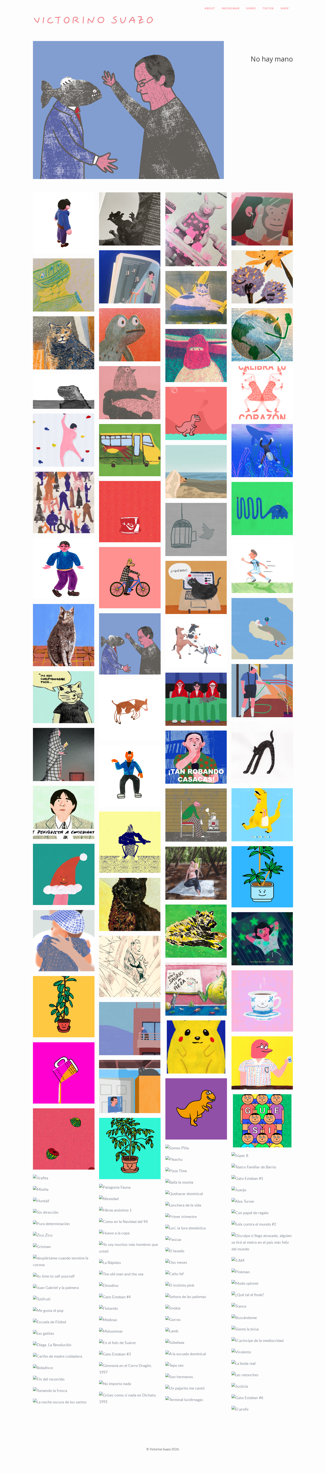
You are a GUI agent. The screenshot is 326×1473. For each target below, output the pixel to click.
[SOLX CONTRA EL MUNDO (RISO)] (130, 392)
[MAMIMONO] (130, 966)
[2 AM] (64, 754)
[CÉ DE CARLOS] (196, 989)
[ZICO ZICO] (64, 1235)
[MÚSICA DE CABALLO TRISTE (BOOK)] (130, 219)
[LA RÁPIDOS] (130, 1262)
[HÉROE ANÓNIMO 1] (130, 1210)
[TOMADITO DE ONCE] (262, 1062)
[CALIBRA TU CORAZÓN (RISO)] (262, 392)
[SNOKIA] (196, 1308)
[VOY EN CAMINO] (130, 578)
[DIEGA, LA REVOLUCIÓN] (64, 1344)
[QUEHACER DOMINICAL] (196, 1193)
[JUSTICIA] (262, 1386)
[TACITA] (262, 1001)
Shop (285, 8)
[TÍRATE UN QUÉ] (130, 776)
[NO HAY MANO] (130, 644)
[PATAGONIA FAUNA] (130, 1187)
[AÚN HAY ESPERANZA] (130, 1086)
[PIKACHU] (196, 1159)
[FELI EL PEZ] (262, 450)
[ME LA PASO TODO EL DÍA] (130, 1028)
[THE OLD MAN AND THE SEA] (130, 1274)
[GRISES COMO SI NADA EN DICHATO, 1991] (130, 1398)
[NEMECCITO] (130, 904)
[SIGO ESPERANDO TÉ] (196, 815)
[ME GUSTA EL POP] (64, 1310)
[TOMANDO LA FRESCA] (64, 1390)
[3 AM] (262, 1260)
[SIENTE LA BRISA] (262, 1329)
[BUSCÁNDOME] (262, 1317)
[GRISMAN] (64, 1246)
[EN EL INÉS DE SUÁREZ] (130, 1342)
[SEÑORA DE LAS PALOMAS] (196, 1296)
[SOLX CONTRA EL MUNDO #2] (262, 1224)
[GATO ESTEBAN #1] (262, 1178)
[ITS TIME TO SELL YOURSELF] (64, 1276)
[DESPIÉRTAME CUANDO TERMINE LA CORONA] (64, 1261)
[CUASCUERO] (64, 874)
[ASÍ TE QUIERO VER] (130, 710)
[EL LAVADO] (196, 1251)
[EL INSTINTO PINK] (196, 1285)
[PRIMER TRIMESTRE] (196, 1216)
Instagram (230, 8)
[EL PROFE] (262, 1409)
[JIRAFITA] (64, 1178)
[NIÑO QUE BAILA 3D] (64, 223)
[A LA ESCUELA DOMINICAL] (196, 1353)
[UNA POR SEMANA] (64, 1007)
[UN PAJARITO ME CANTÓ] (196, 1388)
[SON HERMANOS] (196, 1376)
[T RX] (196, 1109)
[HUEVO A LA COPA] (130, 1233)
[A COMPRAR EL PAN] (262, 814)
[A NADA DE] (262, 629)
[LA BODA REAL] (262, 1363)
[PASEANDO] (64, 941)
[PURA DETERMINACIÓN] (64, 1223)
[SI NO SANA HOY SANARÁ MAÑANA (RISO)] (130, 334)
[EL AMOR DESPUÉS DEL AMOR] (196, 471)
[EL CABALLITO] (262, 752)
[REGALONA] (130, 1148)
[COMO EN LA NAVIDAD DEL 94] (130, 1221)
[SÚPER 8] (262, 1155)
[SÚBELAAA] (196, 1342)
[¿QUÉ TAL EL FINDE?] (262, 1294)
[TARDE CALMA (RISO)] (196, 297)
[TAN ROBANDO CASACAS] (196, 757)
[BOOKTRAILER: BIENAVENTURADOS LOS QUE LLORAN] (64, 391)
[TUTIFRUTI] (64, 1299)
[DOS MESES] (196, 1262)
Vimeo (251, 8)
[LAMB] (196, 1331)
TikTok (268, 8)
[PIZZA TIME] (196, 1170)
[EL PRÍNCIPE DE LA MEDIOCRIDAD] (262, 1340)
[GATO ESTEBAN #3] (130, 1354)
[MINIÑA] (64, 1189)
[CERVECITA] (64, 1073)
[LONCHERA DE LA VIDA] (196, 1205)
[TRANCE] (262, 1306)
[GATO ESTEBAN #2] (196, 587)
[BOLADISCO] (64, 1367)
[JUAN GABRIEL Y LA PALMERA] (64, 1287)
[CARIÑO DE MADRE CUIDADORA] (64, 1356)
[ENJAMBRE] (64, 502)
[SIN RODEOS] (196, 643)
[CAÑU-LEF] (196, 1273)
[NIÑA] (64, 635)
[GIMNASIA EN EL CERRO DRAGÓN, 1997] (130, 1369)
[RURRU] (196, 931)
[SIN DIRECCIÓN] (64, 1212)
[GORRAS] (196, 1319)
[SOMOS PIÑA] (196, 1148)
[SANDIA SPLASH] (64, 1139)
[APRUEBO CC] (196, 529)
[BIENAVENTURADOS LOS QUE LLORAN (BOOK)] (196, 229)
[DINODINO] (130, 1285)
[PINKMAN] (262, 1271)
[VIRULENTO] (262, 1352)
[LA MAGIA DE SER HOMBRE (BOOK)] (130, 276)
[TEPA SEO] (196, 1365)
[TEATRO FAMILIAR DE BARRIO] (262, 1167)
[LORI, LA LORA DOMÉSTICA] (196, 1228)
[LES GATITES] (64, 1333)
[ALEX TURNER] (262, 1201)
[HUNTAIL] (64, 1200)
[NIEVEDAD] (130, 1198)
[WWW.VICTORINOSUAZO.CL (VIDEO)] (196, 413)
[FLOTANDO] (130, 1308)
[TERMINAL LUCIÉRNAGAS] (196, 1399)
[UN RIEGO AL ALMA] (262, 690)
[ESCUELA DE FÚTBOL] (64, 1322)
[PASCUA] (196, 1239)
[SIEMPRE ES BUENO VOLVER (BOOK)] (262, 219)
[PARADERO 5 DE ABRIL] (130, 450)
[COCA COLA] (130, 511)
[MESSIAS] (262, 566)
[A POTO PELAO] (64, 440)
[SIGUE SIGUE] (262, 1120)
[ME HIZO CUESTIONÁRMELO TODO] (64, 697)
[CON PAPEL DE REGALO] (262, 1212)
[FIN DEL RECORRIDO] (64, 1379)
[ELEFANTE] (262, 508)
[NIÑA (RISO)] (64, 342)
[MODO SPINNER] (262, 1283)
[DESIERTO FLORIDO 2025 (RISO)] (262, 276)
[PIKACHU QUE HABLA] (196, 1047)
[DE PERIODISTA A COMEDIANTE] (64, 812)
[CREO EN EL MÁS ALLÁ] (262, 938)
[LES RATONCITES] (262, 1374)
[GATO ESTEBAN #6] (262, 1397)
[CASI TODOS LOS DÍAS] (262, 877)
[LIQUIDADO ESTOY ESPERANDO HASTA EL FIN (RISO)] (262, 334)
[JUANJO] (262, 1190)
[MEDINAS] (130, 1319)
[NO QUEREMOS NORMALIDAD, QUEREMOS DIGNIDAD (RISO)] (196, 355)
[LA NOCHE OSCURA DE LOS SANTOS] (64, 1402)
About (210, 8)
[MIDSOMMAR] (130, 1331)
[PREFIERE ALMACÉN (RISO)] (64, 285)
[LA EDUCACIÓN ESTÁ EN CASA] (130, 842)
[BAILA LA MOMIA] (196, 1182)
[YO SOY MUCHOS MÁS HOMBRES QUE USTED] (130, 1247)
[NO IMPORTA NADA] (130, 1383)
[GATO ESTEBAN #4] (130, 1297)
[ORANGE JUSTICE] (64, 568)
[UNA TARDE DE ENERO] (196, 873)
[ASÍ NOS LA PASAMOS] (196, 699)
